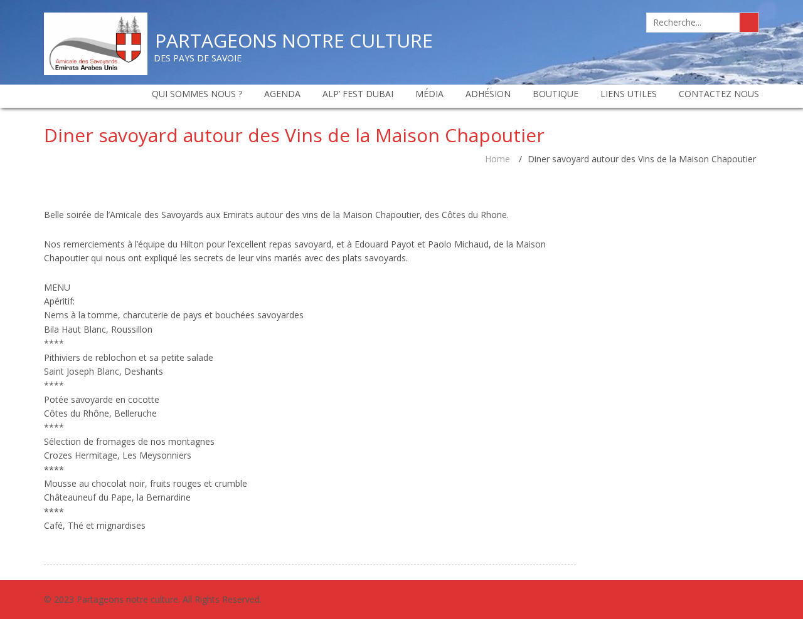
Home (497, 159)
